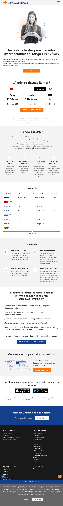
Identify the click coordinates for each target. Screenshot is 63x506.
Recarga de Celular (38, 433)
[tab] (4, 193)
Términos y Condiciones (9, 439)
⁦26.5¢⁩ (19, 224)
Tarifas (36, 444)
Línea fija (7, 206)
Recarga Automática (48, 268)
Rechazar (25, 499)
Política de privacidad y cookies (11, 437)
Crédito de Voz (37, 439)
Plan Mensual (37, 446)
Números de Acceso (39, 451)
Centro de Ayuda (7, 469)
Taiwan (10, 202)
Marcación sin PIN (18, 250)
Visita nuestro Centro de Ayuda (31, 342)
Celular (6, 210)
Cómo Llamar (38, 448)
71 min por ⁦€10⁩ (39, 210)
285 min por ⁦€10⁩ (40, 206)
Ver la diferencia (41, 370)
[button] (58, 2)
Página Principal (7, 433)
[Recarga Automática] (35, 269)
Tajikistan (11, 215)
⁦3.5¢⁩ (18, 206)
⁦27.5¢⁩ (19, 219)
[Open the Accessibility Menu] (3, 476)
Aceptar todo (37, 499)
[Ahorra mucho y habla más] (17, 365)
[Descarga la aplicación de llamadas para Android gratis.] (40, 391)
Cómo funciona (38, 462)
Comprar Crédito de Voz (31, 110)
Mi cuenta (6, 435)
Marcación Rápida (47, 250)
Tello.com (5, 477)
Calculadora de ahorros (40, 455)
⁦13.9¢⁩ (19, 210)
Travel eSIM (36, 457)
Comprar (36, 435)
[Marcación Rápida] (35, 251)
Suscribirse (41, 418)
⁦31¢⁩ (55, 224)
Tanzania (11, 228)
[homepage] (30, 2)
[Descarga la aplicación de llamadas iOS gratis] (22, 391)
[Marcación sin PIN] (5, 251)
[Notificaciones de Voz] (5, 269)
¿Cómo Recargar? (39, 437)
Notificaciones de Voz (20, 268)
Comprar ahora (31, 70)
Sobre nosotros (7, 442)
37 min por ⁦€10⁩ (39, 224)
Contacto (5, 471)
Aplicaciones (37, 453)
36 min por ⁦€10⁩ (39, 219)
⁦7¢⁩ (54, 210)
